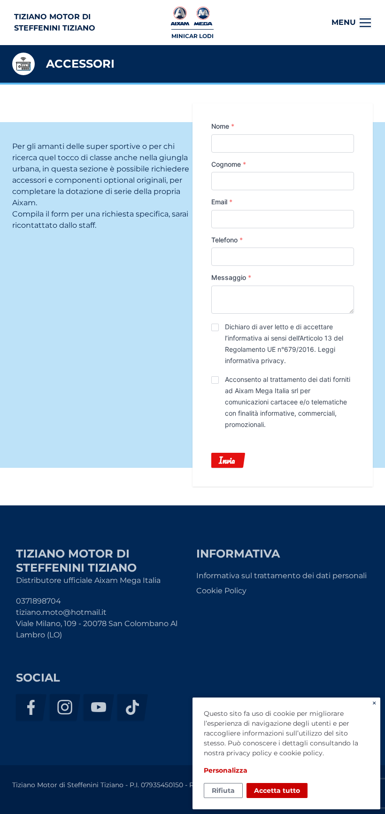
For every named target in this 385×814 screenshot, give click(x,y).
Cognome (228, 164)
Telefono (227, 240)
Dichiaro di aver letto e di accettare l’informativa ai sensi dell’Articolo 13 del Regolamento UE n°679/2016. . (284, 343)
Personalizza (225, 770)
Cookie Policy (221, 590)
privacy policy (249, 753)
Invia (227, 460)
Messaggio (231, 277)
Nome (222, 126)
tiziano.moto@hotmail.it (61, 612)
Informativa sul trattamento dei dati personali (281, 575)
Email (221, 202)
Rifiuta (223, 790)
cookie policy (301, 753)
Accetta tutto (277, 790)
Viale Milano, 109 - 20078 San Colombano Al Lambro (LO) (96, 629)
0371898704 (38, 601)
